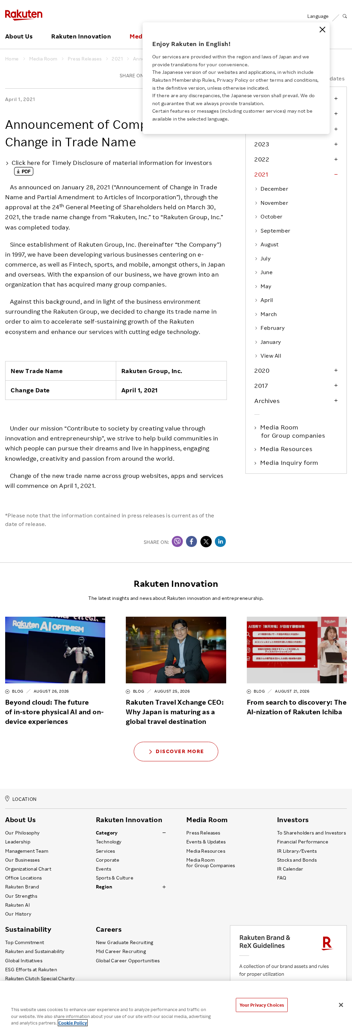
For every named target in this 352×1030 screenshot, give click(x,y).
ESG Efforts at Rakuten (31, 969)
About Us (19, 36)
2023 (261, 144)
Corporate (108, 860)
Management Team (26, 851)
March (269, 314)
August (269, 244)
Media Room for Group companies (293, 431)
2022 (261, 159)
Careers (109, 929)
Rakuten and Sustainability (35, 951)
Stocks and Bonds (297, 860)
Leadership (17, 841)
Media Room (43, 58)
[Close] (322, 29)
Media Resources (286, 448)
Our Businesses (22, 860)
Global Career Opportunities (128, 960)
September (275, 230)
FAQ (281, 878)
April (267, 299)
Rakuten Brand (22, 886)
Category (107, 833)
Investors (293, 820)
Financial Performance (303, 841)
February (273, 327)
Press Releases (85, 58)
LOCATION (24, 799)
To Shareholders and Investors (311, 833)
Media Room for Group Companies (210, 862)
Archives (266, 400)
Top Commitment (24, 942)
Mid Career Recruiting (121, 951)
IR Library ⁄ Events (297, 851)
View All (271, 355)
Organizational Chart (28, 869)
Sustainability (28, 929)
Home (12, 58)
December (274, 188)
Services (105, 851)
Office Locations (23, 878)
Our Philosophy (22, 833)
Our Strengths (21, 896)
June (267, 272)
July (266, 258)
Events (103, 869)
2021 (117, 58)
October (271, 216)
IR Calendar (290, 869)
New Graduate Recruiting (124, 942)
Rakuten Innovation (81, 36)
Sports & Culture (114, 878)
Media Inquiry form (289, 462)
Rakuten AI (17, 905)
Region (104, 886)
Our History (18, 914)
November (274, 202)
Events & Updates (206, 841)
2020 (262, 370)
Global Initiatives (23, 960)
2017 (261, 385)
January (271, 341)
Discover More (180, 751)
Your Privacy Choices (262, 1004)
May (266, 286)
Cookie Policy (72, 1023)
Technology (109, 841)
